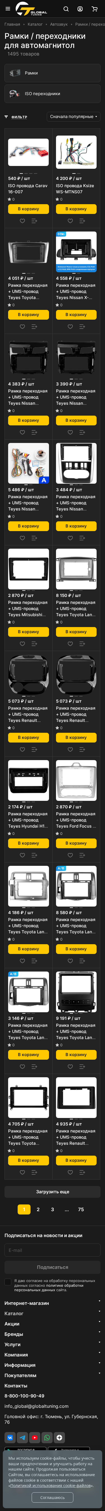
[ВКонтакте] (10, 1437)
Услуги (12, 1344)
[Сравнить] (34, 221)
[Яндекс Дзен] (59, 1437)
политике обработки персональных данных (48, 1287)
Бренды (13, 1334)
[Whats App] (47, 1437)
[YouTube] (34, 1437)
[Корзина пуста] (94, 8)
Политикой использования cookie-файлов (50, 1485)
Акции (11, 1324)
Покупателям (20, 1375)
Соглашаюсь (52, 1497)
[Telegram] (22, 1437)
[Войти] (80, 8)
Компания (16, 1355)
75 (81, 1209)
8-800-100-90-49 (24, 1396)
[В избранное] (22, 221)
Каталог (14, 1313)
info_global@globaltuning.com (36, 1406)
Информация (20, 1365)
